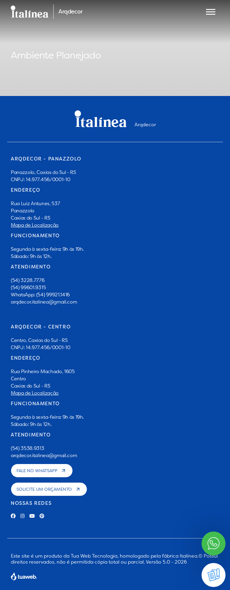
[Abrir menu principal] (210, 11)
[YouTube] (32, 516)
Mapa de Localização (35, 225)
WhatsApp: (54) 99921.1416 (40, 295)
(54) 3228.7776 (28, 280)
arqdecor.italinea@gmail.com (44, 302)
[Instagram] (22, 516)
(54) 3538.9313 (27, 448)
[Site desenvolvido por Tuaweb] (24, 576)
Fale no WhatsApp (37, 470)
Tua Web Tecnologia (94, 556)
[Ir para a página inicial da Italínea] (30, 11)
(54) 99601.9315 (28, 287)
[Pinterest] (42, 516)
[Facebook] (13, 516)
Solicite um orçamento (44, 489)
